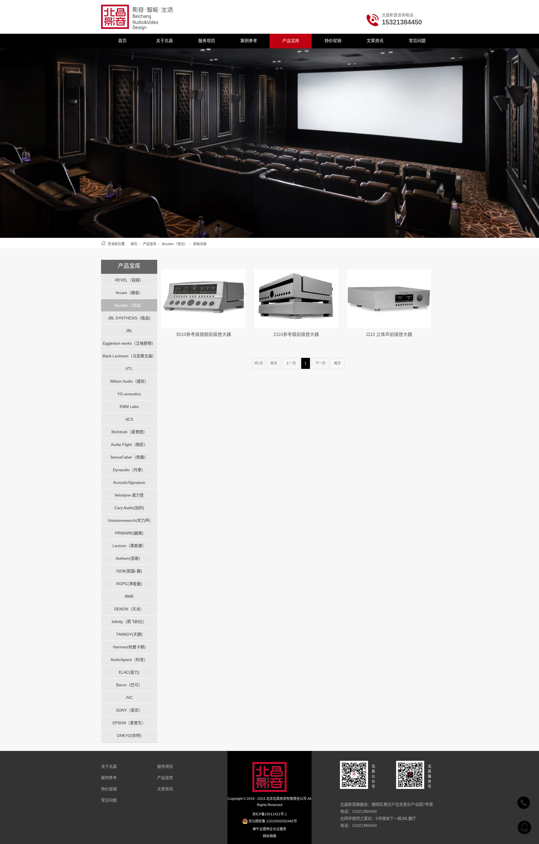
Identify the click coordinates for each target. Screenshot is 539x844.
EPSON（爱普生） (129, 723)
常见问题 (417, 40)
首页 (122, 40)
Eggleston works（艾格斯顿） (129, 343)
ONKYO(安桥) (129, 735)
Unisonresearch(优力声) (129, 520)
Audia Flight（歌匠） (129, 444)
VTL (129, 368)
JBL (129, 330)
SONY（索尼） (129, 710)
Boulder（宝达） (175, 244)
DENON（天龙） (129, 609)
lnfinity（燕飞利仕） (129, 621)
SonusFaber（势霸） (129, 457)
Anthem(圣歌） (129, 558)
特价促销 (333, 40)
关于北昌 (164, 40)
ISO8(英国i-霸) (129, 571)
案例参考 (248, 40)
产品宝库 (290, 40)
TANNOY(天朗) (129, 634)
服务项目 (206, 40)
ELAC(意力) (129, 672)
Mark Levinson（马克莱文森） (129, 356)
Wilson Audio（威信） (129, 381)
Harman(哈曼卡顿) (129, 647)
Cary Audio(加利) (129, 508)
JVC (129, 697)
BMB (129, 596)
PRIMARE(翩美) (129, 533)
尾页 (337, 363)
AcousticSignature (129, 482)
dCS (129, 419)
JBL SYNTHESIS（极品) (129, 318)
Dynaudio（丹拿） (129, 470)
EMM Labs (129, 406)
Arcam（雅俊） (129, 292)
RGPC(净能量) (129, 583)
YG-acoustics (129, 394)
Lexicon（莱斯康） (129, 545)
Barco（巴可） (129, 685)
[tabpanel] (269, 143)
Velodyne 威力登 (129, 495)
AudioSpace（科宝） (129, 659)
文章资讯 (375, 40)
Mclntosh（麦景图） (129, 432)
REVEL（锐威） (129, 280)
